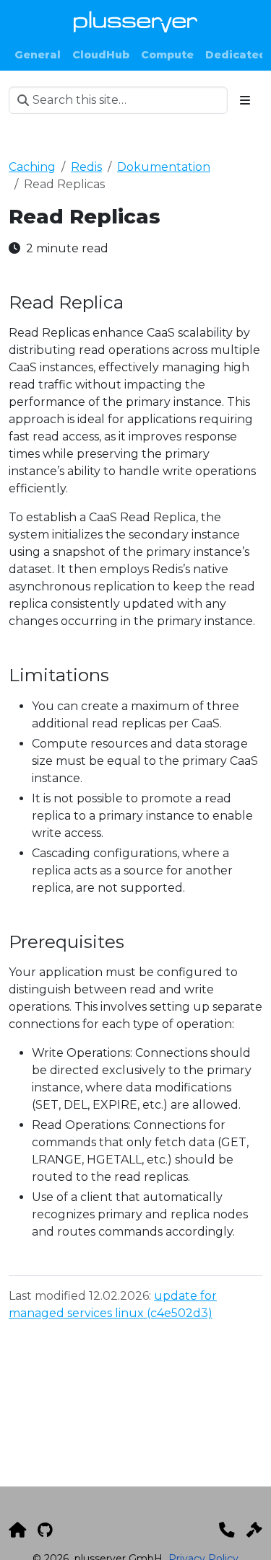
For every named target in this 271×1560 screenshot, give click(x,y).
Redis (86, 167)
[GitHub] (45, 1529)
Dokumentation (163, 167)
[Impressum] (254, 1529)
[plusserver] (17, 1529)
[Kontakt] (227, 1529)
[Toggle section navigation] (245, 100)
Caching (32, 167)
